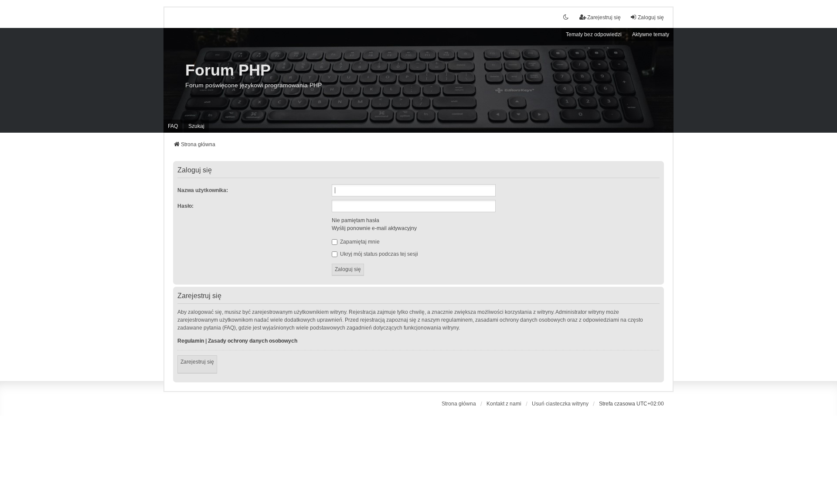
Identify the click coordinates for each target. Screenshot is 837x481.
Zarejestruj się (197, 362)
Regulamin (190, 341)
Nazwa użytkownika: (202, 190)
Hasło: (185, 206)
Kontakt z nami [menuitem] (504, 404)
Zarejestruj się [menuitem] (604, 17)
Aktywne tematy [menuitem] (650, 34)
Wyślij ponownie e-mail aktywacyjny (374, 228)
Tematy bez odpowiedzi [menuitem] (594, 34)
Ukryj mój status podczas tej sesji (378, 254)
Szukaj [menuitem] (196, 126)
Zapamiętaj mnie (359, 242)
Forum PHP (228, 70)
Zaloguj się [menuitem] (651, 17)
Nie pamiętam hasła (355, 220)
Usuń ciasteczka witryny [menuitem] (560, 404)
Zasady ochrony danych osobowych (252, 341)
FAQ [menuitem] (173, 126)
